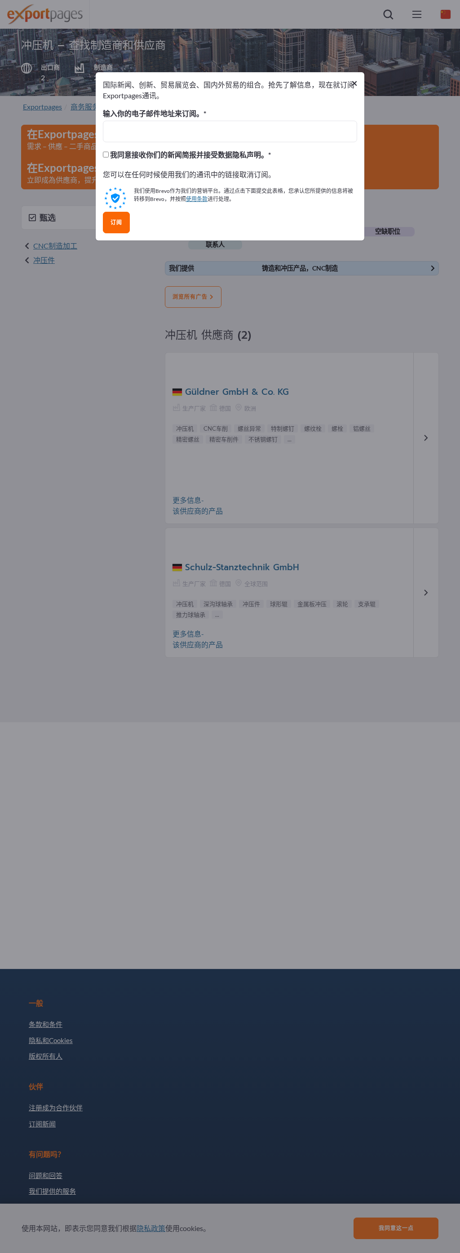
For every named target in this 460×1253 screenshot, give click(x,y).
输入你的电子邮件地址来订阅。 (153, 113)
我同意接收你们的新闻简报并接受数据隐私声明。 (188, 154)
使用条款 (197, 199)
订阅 (116, 222)
